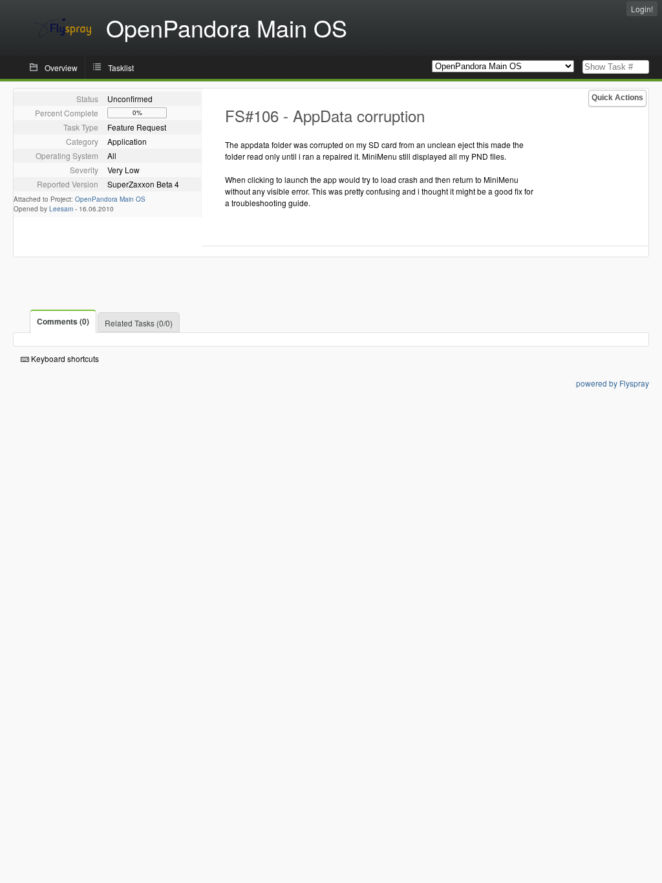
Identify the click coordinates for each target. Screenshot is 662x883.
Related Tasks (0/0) (139, 322)
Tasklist (121, 67)
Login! (642, 8)
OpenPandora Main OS (110, 199)
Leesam (61, 208)
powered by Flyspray (612, 383)
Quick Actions (617, 97)
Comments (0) (63, 321)
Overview (61, 67)
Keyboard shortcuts (64, 358)
